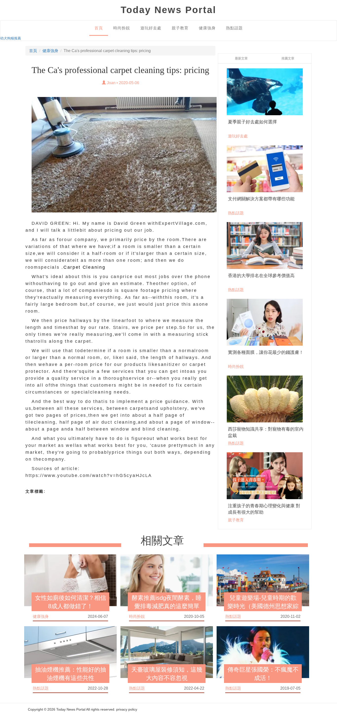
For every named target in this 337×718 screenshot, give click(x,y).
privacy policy (126, 709)
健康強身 (207, 28)
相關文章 (162, 541)
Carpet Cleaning (84, 267)
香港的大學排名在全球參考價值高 (261, 275)
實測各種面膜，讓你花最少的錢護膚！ (265, 352)
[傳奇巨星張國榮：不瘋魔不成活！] (263, 652)
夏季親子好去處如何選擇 (252, 121)
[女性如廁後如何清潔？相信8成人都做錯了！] (70, 580)
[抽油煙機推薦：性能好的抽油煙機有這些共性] (70, 652)
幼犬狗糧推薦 (10, 38)
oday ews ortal (168, 10)
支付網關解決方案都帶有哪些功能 (261, 198)
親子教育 (180, 28)
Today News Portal (70, 709)
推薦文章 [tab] (287, 58)
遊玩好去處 (150, 28)
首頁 (98, 28)
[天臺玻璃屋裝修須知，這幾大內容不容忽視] (166, 652)
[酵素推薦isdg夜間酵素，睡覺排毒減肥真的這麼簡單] (166, 580)
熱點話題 (234, 28)
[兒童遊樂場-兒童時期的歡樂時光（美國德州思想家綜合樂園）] (263, 580)
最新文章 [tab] (241, 58)
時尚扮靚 (121, 28)
